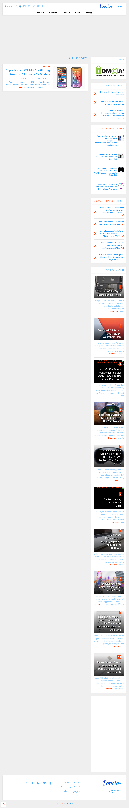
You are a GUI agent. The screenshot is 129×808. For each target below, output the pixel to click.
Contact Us (54, 13)
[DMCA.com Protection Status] (110, 75)
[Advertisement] (64, 34)
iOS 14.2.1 (46, 67)
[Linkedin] (24, 6)
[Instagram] (34, 6)
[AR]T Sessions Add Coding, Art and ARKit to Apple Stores (109, 587)
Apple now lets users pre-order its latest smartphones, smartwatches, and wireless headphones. (105, 140)
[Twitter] (44, 783)
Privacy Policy (66, 787)
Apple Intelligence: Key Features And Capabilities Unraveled (106, 156)
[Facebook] (42, 6)
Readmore (21, 87)
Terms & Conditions (77, 792)
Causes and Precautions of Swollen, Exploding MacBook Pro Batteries (111, 541)
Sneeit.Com (60, 803)
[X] (38, 6)
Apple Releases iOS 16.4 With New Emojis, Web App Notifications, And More (106, 187)
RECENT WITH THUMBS (112, 128)
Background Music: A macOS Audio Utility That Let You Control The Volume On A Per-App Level (109, 623)
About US (76, 787)
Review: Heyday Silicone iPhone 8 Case (111, 502)
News (77, 13)
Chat (65, 791)
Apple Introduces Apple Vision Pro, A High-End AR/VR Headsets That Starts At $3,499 (109, 457)
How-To (67, 13)
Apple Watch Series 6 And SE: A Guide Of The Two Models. (109, 418)
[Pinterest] (29, 6)
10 (119, 657)
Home (87, 13)
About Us (40, 13)
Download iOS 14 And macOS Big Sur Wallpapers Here (109, 333)
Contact (66, 782)
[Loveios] (106, 7)
